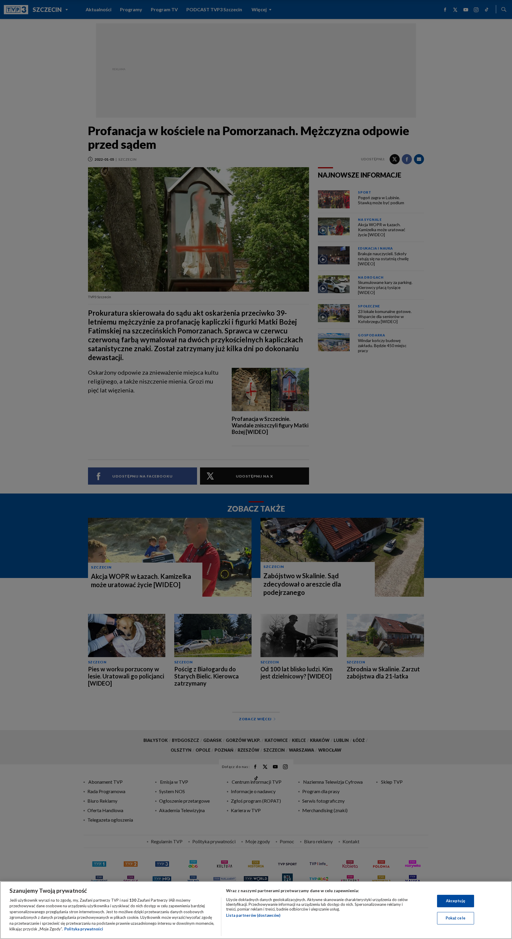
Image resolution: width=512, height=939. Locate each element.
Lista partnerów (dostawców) (253, 915)
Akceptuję (455, 900)
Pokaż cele (455, 918)
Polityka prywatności (83, 929)
